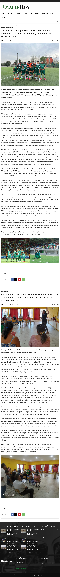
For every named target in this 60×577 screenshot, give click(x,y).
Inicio (2, 25)
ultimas (6, 25)
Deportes (11, 25)
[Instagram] (54, 1)
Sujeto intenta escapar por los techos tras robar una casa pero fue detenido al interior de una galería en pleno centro (13, 532)
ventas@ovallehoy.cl (21, 563)
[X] (56, 1)
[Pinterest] (19, 279)
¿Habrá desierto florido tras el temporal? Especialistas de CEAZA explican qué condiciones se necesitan (13, 548)
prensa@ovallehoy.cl (21, 568)
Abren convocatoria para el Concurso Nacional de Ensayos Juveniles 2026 (12, 540)
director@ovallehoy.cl (21, 567)
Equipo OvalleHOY (6, 40)
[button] (57, 21)
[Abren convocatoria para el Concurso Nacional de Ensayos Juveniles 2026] (3, 540)
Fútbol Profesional (9, 27)
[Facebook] (51, 1)
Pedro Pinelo (11, 574)
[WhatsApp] (58, 1)
